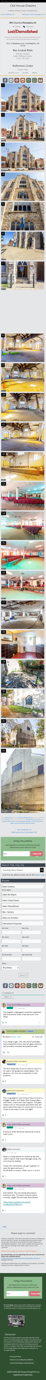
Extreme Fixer (35, 821)
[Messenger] (11, 80)
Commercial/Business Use (10, 821)
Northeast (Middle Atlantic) (25, 817)
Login (4, 1226)
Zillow (34, 73)
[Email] (40, 80)
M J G (9, 1031)
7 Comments (29, 27)
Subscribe (37, 854)
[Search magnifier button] (42, 870)
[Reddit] (22, 80)
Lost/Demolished (20, 823)
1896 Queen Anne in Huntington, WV (33, 14)
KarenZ (10, 1061)
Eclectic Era (29, 819)
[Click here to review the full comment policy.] (20, 1258)
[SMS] (28, 80)
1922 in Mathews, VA (8, 14)
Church (7, 819)
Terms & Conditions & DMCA (21, 1360)
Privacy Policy (15, 1357)
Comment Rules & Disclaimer (22, 1363)
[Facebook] (5, 80)
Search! (23, 975)
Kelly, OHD (11, 1005)
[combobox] (22, 886)
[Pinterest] (16, 80)
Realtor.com (13, 73)
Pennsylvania (8, 817)
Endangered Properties (24, 821)
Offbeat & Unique (29, 823)
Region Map (40, 875)
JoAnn (9, 1091)
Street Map (23, 69)
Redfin (25, 73)
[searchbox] (22, 886)
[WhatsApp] (34, 80)
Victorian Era (37, 819)
